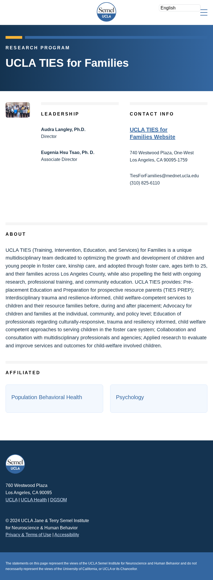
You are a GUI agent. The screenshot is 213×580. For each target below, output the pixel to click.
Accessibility (66, 534)
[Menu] (204, 12)
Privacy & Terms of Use (28, 534)
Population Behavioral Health (46, 397)
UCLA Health (34, 499)
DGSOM (58, 499)
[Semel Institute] (106, 12)
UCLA (11, 499)
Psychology (130, 397)
